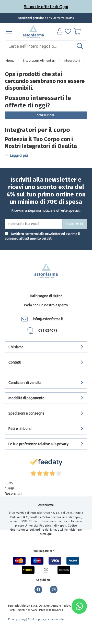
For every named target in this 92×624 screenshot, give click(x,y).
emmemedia (56, 619)
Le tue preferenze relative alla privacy (38, 444)
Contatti (14, 362)
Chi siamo (16, 347)
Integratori (72, 60)
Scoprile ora (46, 115)
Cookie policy (37, 619)
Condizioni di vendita (24, 383)
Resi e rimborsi (19, 429)
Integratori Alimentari (39, 60)
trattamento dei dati (37, 238)
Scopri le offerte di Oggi (46, 6)
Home (10, 60)
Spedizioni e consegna (26, 413)
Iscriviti (74, 224)
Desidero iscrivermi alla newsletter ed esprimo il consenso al (42, 236)
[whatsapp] (79, 606)
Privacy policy (17, 619)
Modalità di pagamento (26, 398)
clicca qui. (46, 533)
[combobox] (46, 46)
